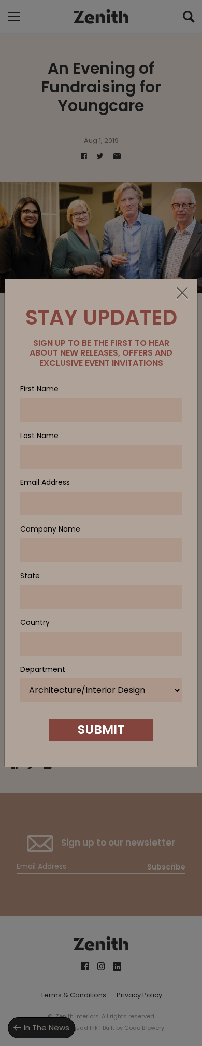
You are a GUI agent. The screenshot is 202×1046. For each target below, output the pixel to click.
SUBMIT (101, 729)
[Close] (182, 294)
